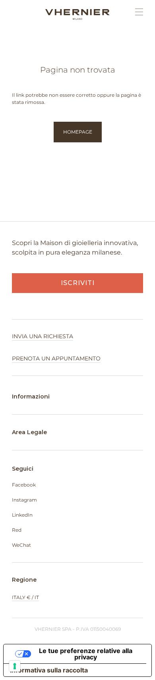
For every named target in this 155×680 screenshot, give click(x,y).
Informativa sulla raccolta (49, 670)
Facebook (24, 485)
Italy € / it (25, 597)
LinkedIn (22, 515)
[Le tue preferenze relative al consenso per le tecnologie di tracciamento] (14, 666)
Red (16, 530)
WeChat (21, 545)
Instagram (24, 500)
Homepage (77, 132)
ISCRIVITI (78, 283)
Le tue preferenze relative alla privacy (85, 654)
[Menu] (135, 12)
